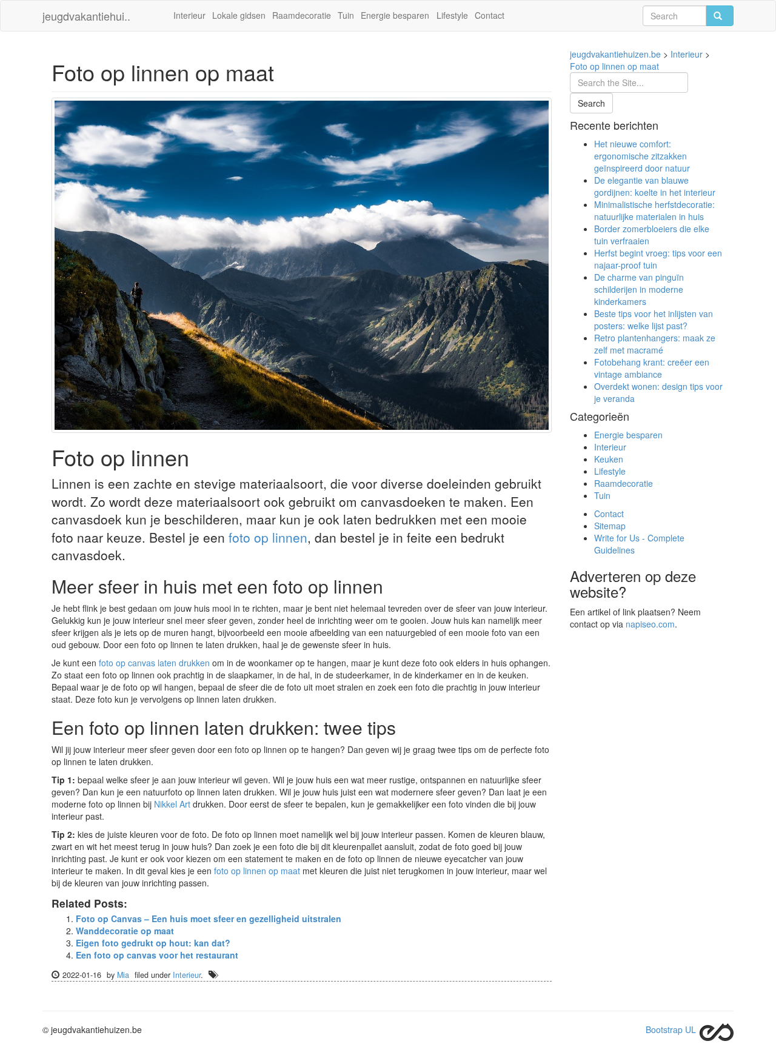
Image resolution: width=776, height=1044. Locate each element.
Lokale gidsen (239, 15)
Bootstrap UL (671, 1029)
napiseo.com (650, 624)
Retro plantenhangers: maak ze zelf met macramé (654, 344)
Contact (489, 15)
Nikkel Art (172, 804)
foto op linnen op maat (257, 871)
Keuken (608, 459)
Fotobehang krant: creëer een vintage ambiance (651, 368)
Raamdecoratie (301, 15)
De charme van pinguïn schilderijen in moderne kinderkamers (639, 289)
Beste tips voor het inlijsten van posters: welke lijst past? (653, 319)
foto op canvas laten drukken (154, 663)
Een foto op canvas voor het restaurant (157, 955)
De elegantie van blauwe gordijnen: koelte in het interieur (654, 186)
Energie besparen (395, 15)
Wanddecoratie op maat (125, 931)
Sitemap (610, 526)
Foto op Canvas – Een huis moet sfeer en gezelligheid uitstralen (208, 918)
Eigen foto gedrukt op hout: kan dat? (153, 943)
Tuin (346, 15)
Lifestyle (452, 15)
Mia (123, 974)
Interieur (189, 15)
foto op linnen (268, 537)
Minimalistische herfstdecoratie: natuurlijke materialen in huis (654, 210)
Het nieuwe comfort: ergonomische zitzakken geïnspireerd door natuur (642, 156)
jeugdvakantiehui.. (86, 16)
